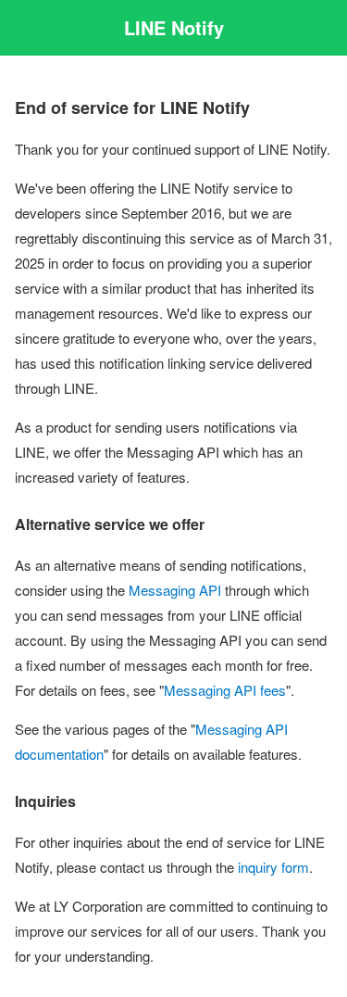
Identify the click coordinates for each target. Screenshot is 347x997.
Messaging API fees (225, 690)
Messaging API (175, 589)
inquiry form (273, 867)
